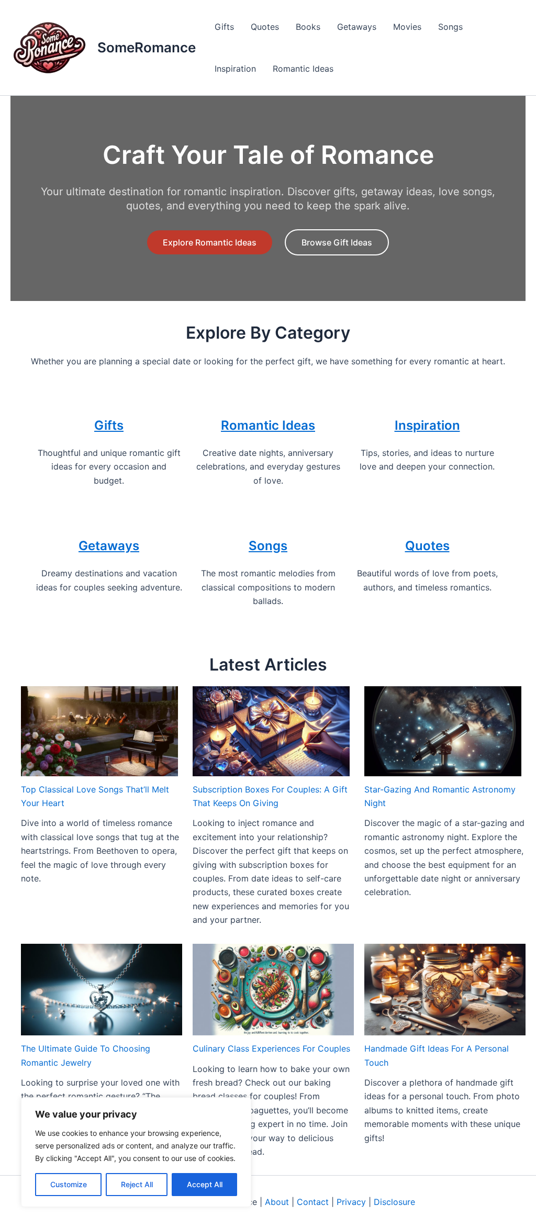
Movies (407, 26)
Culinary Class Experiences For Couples (271, 1048)
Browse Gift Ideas (337, 242)
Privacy (351, 1202)
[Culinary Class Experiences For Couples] (273, 990)
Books (308, 26)
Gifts (224, 26)
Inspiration (235, 68)
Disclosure (394, 1202)
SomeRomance (146, 47)
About (277, 1202)
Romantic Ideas (303, 68)
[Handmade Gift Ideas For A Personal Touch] (445, 990)
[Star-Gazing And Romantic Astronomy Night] (442, 731)
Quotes (265, 26)
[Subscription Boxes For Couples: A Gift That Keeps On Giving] (271, 731)
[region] (136, 1152)
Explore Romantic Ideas (209, 242)
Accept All (204, 1184)
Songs (450, 26)
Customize (68, 1184)
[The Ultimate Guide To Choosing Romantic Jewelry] (101, 990)
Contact (313, 1202)
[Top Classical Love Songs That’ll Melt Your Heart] (99, 731)
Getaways (356, 26)
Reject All (137, 1184)
